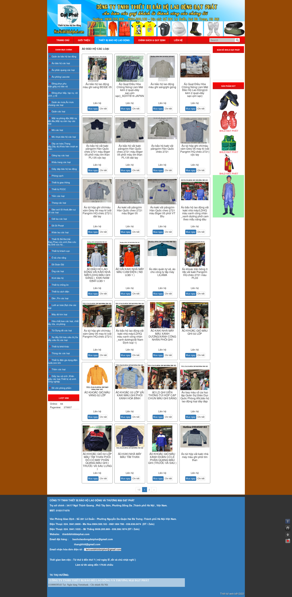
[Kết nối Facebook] (287, 521)
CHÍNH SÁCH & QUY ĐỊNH (151, 40)
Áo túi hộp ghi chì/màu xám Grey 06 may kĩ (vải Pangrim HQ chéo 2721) (97, 333)
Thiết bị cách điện (60, 291)
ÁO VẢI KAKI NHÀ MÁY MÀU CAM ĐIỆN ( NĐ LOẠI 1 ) (130, 272)
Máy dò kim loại (59, 314)
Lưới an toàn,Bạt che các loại (62, 306)
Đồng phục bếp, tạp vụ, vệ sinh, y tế (63, 94)
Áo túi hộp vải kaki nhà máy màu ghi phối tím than (194, 457)
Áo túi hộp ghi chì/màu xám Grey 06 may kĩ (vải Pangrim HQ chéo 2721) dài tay (97, 211)
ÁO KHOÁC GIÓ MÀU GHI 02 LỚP (195, 332)
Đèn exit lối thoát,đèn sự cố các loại (62, 211)
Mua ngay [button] (93, 108)
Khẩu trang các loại (61, 162)
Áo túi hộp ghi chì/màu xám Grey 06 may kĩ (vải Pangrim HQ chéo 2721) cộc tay (194, 150)
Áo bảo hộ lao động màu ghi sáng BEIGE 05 (97, 85)
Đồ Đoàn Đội (58, 264)
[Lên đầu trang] (287, 534)
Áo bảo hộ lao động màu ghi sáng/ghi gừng (162, 85)
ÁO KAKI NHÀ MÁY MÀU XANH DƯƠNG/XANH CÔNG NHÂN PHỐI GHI (162, 335)
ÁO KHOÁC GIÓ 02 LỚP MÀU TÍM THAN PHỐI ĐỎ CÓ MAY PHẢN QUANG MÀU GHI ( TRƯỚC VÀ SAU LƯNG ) (97, 461)
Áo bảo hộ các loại (61, 63)
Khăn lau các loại (60, 232)
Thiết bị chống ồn (60, 284)
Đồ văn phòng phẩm (61, 387)
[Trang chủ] (287, 527)
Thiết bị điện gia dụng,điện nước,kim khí (62, 361)
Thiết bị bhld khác (60, 346)
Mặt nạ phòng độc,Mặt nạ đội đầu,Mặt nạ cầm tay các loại (62, 121)
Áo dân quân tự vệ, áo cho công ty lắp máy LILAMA (162, 272)
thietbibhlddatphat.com (75, 534)
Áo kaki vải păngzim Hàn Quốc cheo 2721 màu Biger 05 (129, 210)
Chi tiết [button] (103, 108)
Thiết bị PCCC (59, 189)
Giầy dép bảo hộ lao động (64, 168)
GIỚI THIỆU (84, 40)
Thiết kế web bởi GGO (232, 593)
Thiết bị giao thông (61, 182)
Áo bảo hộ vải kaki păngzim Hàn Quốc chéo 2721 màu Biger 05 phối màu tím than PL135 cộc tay (97, 151)
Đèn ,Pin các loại (60, 298)
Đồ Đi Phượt (58, 225)
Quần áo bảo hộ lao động (64, 56)
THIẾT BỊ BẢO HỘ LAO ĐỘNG (114, 40)
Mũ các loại (57, 130)
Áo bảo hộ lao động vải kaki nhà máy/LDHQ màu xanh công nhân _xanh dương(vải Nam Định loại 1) (130, 336)
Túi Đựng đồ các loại (62, 330)
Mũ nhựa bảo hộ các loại (64, 136)
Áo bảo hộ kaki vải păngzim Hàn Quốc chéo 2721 (162, 149)
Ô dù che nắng (59, 257)
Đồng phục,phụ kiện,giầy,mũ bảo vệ (58, 85)
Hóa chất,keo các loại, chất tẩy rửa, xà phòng (63, 322)
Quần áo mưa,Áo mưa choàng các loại (61, 103)
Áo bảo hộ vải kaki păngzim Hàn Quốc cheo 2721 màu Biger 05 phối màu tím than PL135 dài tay (130, 151)
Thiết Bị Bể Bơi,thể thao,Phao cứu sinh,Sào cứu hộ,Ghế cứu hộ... (62, 241)
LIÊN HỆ (178, 40)
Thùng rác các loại (61, 353)
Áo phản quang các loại (63, 70)
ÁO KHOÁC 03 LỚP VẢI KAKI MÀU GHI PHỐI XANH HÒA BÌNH (130, 395)
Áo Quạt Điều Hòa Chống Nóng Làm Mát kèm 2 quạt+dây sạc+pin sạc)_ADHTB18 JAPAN (129, 90)
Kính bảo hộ (58, 278)
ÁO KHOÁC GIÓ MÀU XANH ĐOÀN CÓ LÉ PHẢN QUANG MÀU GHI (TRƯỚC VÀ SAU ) (162, 458)
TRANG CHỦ (62, 40)
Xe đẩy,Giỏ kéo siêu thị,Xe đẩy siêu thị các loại (63, 339)
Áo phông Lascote (60, 76)
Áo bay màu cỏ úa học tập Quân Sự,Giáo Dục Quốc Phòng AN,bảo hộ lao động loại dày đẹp (194, 396)
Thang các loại (59, 202)
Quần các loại (58, 111)
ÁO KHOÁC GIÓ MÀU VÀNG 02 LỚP (97, 393)
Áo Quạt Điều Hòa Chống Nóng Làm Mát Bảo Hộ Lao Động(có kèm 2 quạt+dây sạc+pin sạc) (195, 90)
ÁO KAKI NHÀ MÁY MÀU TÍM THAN (129, 455)
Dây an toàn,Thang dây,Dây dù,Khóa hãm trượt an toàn (63, 146)
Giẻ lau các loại (59, 218)
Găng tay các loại (60, 155)
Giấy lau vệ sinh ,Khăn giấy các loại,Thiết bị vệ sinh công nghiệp (62, 378)
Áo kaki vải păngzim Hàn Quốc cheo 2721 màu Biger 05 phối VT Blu (162, 211)
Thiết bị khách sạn (61, 250)
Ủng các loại (58, 271)
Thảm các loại (59, 369)
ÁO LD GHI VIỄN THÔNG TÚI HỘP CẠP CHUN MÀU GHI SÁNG (162, 395)
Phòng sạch (57, 175)
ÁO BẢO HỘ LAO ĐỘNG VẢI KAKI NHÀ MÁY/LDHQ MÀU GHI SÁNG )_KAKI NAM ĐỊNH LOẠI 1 (97, 275)
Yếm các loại (58, 196)
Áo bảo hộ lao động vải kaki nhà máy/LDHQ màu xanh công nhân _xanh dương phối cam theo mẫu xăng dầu (195, 213)
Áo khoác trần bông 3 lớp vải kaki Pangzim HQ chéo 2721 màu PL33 (195, 273)
